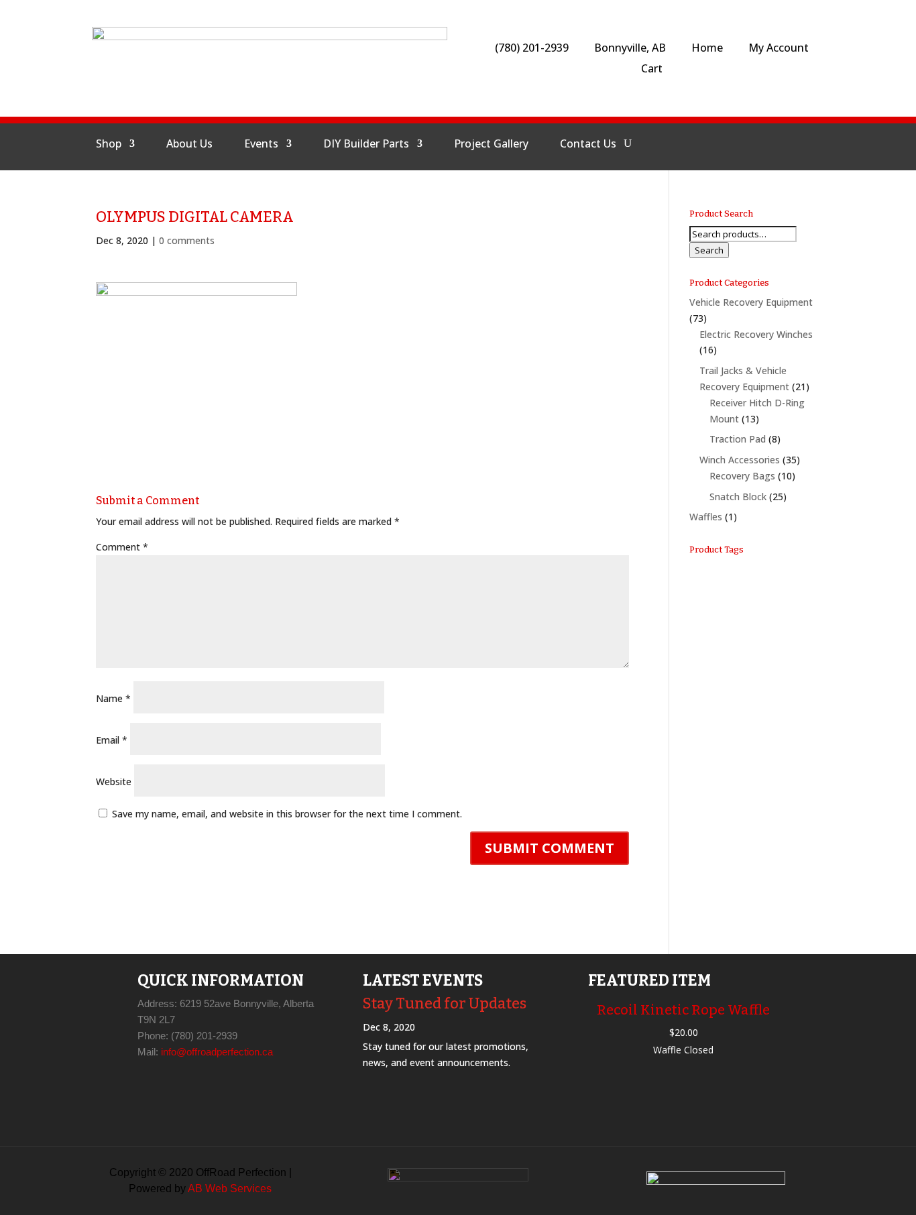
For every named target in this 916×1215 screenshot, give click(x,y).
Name (113, 698)
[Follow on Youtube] (761, 143)
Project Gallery (491, 145)
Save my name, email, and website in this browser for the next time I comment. (287, 813)
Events (261, 145)
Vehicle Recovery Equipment (751, 302)
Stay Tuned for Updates (444, 1003)
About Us (189, 145)
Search (709, 250)
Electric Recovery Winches (756, 334)
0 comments (187, 240)
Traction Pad (737, 438)
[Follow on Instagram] (729, 143)
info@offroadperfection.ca (217, 1051)
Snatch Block (737, 496)
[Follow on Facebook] (697, 143)
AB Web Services (230, 1188)
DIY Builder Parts (366, 145)
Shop (108, 145)
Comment (122, 546)
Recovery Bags (742, 475)
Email (111, 740)
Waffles (705, 516)
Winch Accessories (739, 459)
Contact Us (588, 145)
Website (113, 781)
